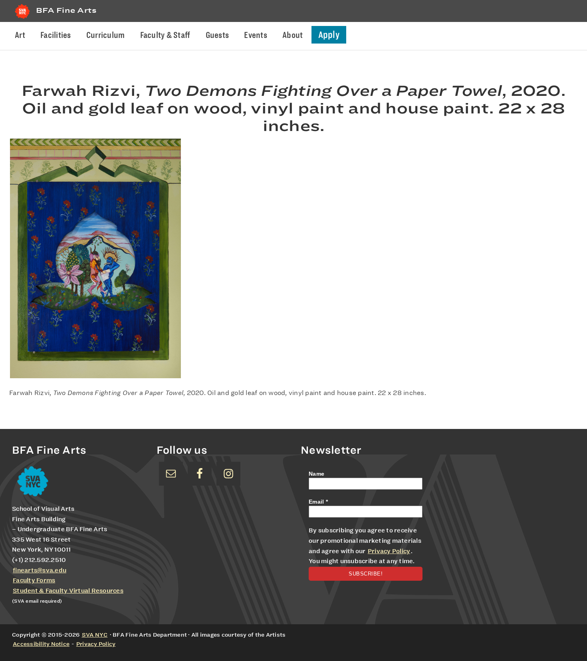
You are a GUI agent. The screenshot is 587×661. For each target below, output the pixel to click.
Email (318, 501)
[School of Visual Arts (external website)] (22, 19)
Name (316, 473)
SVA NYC (95, 634)
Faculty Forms (34, 580)
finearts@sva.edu (39, 570)
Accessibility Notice (41, 643)
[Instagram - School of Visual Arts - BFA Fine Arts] (228, 474)
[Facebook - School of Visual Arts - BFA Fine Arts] (200, 474)
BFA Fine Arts (66, 10)
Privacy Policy (389, 551)
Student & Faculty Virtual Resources (68, 591)
